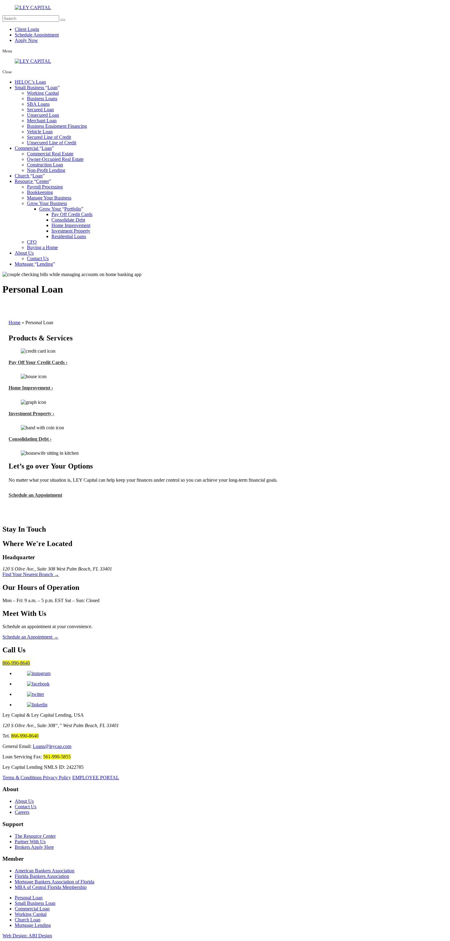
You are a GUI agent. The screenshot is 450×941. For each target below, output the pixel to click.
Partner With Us (30, 841)
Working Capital (43, 93)
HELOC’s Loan (30, 82)
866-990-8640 (16, 663)
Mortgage (34, 264)
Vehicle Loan (40, 131)
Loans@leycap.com (52, 746)
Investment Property (70, 230)
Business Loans (42, 98)
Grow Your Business (47, 203)
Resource (32, 181)
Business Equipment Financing (57, 126)
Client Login (27, 29)
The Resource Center (35, 836)
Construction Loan (45, 164)
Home (15, 322)
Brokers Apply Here (34, 847)
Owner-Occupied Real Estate (55, 159)
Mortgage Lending (33, 925)
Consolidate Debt (68, 219)
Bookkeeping (40, 192)
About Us (24, 253)
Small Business (36, 87)
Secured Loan (40, 109)
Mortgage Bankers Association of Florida (54, 881)
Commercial (33, 148)
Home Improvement (70, 225)
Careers (22, 812)
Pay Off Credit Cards (71, 214)
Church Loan (27, 919)
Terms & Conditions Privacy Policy (36, 777)
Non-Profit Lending (46, 170)
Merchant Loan (42, 120)
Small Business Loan (35, 903)
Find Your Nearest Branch (30, 574)
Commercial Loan (32, 908)
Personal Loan (29, 897)
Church (29, 175)
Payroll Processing (45, 186)
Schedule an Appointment (35, 495)
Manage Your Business (49, 197)
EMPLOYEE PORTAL (95, 777)
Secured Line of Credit (49, 137)
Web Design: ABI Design (27, 935)
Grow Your (60, 208)
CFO (32, 242)
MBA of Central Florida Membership (51, 887)
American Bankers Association (44, 870)
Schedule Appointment (37, 34)
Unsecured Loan (43, 115)
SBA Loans (38, 104)
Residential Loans (68, 236)
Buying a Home (42, 247)
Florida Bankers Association (42, 876)
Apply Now (26, 40)
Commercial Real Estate (50, 153)
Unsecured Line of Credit (51, 142)
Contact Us (38, 258)
